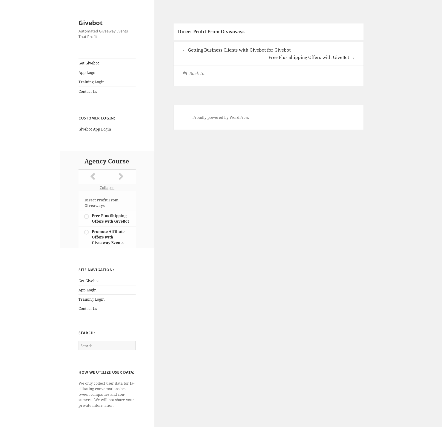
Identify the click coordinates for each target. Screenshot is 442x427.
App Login (87, 72)
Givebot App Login (95, 129)
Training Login (92, 81)
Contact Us (88, 91)
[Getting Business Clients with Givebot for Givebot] (93, 177)
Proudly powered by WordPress (220, 117)
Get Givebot (89, 63)
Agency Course (106, 161)
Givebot (91, 22)
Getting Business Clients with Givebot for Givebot (239, 50)
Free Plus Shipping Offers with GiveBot (110, 218)
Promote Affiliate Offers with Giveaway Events (108, 237)
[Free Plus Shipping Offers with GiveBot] (121, 177)
